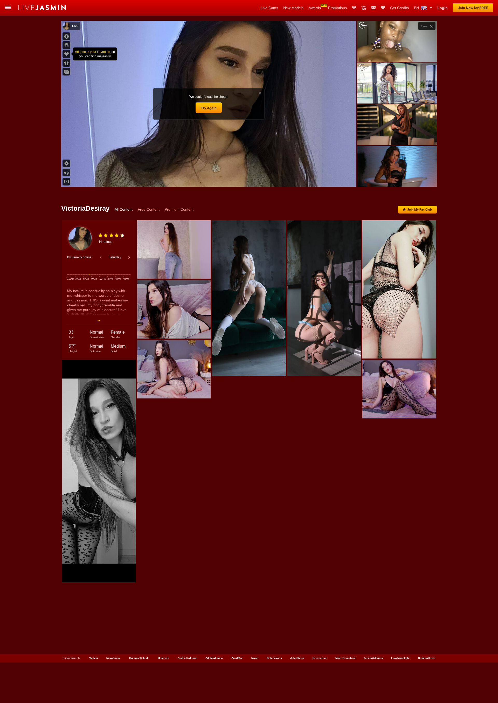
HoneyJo (163, 658)
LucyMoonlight (400, 658)
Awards (315, 8)
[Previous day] (100, 257)
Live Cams (269, 8)
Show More (397, 178)
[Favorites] (383, 8)
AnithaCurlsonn (187, 658)
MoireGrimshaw (345, 658)
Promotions (337, 8)
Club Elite (354, 8)
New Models (293, 8)
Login (442, 8)
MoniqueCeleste (139, 658)
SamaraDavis (426, 658)
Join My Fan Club (419, 209)
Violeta (93, 658)
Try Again (209, 108)
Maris (254, 658)
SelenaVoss (274, 658)
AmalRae (237, 658)
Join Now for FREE (473, 8)
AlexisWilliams (373, 658)
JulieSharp (297, 658)
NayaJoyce (113, 658)
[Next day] (129, 257)
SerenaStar (320, 658)
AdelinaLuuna (214, 658)
